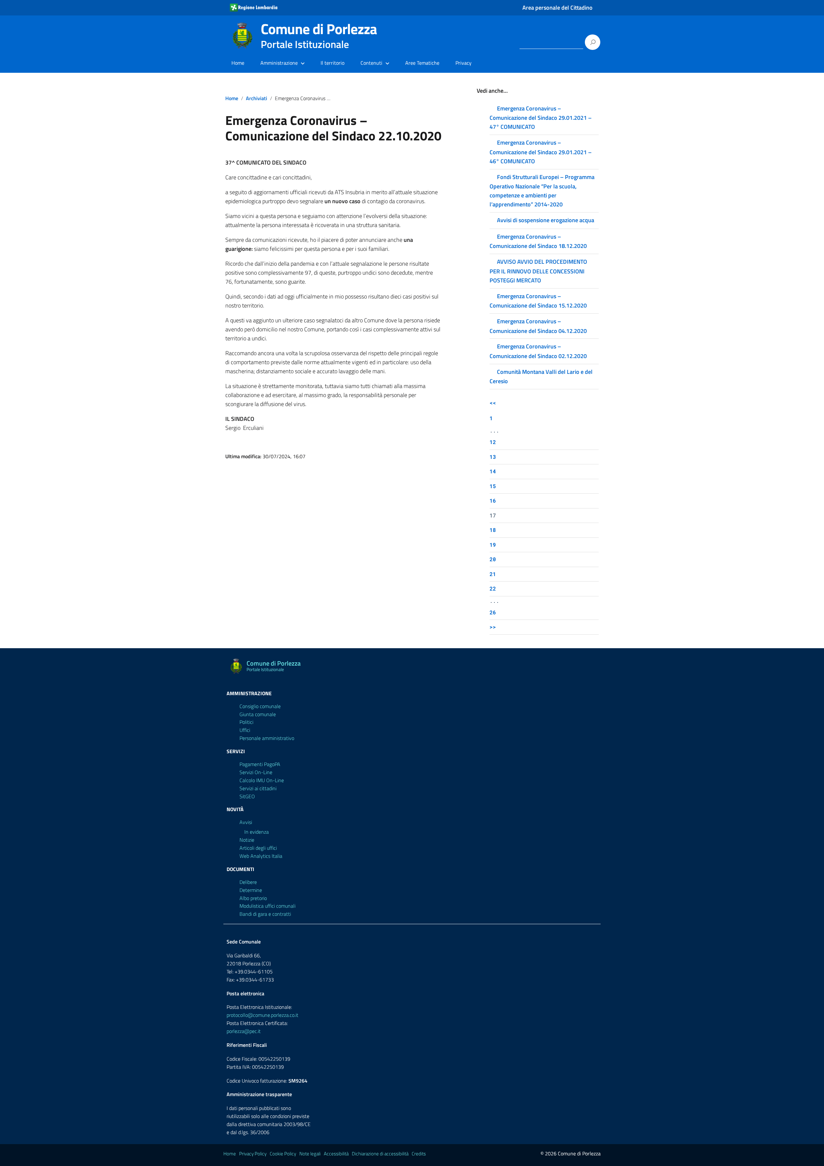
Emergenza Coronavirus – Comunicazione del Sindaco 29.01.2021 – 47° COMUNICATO (541, 117)
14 (493, 471)
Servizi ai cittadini (257, 788)
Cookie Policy (283, 1153)
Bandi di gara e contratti (265, 914)
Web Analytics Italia (260, 856)
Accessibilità (336, 1153)
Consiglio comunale (260, 706)
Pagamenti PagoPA (259, 764)
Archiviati (256, 98)
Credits (419, 1153)
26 (493, 612)
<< (493, 402)
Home (237, 63)
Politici (246, 722)
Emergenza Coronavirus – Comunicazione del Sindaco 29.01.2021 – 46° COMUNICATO (541, 151)
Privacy (463, 63)
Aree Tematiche (422, 63)
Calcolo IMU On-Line (261, 780)
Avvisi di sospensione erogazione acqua (545, 220)
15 (493, 486)
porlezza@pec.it (244, 1031)
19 (493, 544)
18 (493, 529)
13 (493, 456)
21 (493, 574)
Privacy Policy (253, 1153)
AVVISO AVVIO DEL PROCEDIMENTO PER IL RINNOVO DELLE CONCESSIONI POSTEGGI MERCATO (538, 270)
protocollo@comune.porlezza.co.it (262, 1015)
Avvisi (245, 822)
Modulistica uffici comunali (267, 906)
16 (493, 500)
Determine (250, 890)
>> (493, 626)
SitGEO (247, 796)
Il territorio (332, 63)
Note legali (310, 1153)
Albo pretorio (253, 898)
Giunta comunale (257, 714)
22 (493, 588)
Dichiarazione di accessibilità (380, 1153)
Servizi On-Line (255, 772)
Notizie (246, 840)
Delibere (248, 882)
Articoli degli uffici (258, 848)
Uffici (244, 730)
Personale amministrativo (266, 738)
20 (493, 559)
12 (493, 442)
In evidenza (256, 832)
